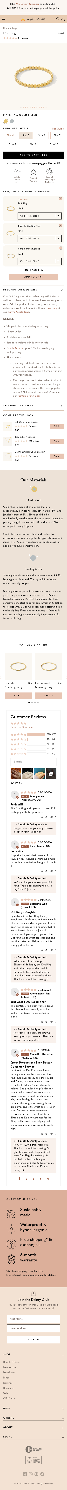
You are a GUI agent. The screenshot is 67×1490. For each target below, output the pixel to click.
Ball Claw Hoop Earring (26, 422)
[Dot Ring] (60, 198)
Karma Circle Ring (18, 312)
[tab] (29, 702)
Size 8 (12, 144)
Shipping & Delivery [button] (18, 406)
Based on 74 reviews (22, 727)
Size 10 (54, 144)
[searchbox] (33, 762)
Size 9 (33, 144)
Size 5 (25, 135)
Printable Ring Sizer (29, 396)
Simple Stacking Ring (29, 249)
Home (6, 28)
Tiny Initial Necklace (25, 437)
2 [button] (26, 1179)
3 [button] (33, 1179)
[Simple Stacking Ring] (60, 248)
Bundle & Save (15, 348)
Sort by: (17, 783)
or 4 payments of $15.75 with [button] (27, 163)
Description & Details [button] (20, 290)
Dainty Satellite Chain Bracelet (30, 452)
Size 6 (41, 135)
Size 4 (10, 135)
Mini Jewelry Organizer (27, 4)
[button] (57, 19)
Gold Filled (6, 122)
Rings (14, 28)
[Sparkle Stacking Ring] (60, 225)
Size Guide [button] (57, 129)
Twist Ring (52, 308)
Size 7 (57, 135)
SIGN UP (33, 1340)
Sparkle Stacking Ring (29, 226)
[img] (29, 792)
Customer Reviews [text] (28, 717)
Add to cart (33, 155)
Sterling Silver (12, 122)
